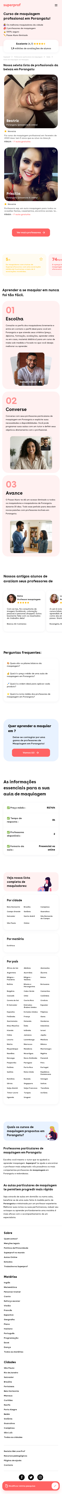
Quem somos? (11, 1239)
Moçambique (12, 1049)
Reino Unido (29, 1072)
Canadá (10, 996)
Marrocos (28, 1044)
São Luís (8, 1432)
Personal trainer (12, 1292)
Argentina (11, 973)
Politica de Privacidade (16, 1248)
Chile (26, 996)
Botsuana (45, 984)
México (44, 1044)
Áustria (44, 973)
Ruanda (27, 1079)
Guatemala (12, 1021)
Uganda (10, 1097)
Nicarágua (28, 1053)
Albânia (27, 968)
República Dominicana (46, 1073)
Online (26, 923)
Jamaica (28, 1035)
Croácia (44, 1000)
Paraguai (28, 1063)
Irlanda (10, 1030)
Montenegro (46, 1049)
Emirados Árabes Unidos (30, 1006)
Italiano (8, 1329)
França (27, 1017)
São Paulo (11, 923)
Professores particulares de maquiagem (28, 57)
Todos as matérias (13, 1352)
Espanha (11, 1012)
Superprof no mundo (14, 1252)
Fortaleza (9, 1386)
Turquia (27, 1093)
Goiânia (27, 912)
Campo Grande (13, 912)
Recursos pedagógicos (15, 1456)
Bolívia (10, 984)
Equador (44, 1005)
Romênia (11, 1079)
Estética (11, 946)
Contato (8, 1465)
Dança (7, 1347)
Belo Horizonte (13, 907)
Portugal (44, 1067)
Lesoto (10, 1040)
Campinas (45, 907)
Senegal (44, 1079)
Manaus (8, 1395)
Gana (43, 1017)
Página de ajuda (12, 1460)
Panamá (44, 1058)
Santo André (29, 916)
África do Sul (12, 968)
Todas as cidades (13, 1437)
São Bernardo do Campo (47, 917)
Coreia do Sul (13, 1000)
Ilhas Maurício (13, 1026)
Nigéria (44, 1053)
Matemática (10, 1287)
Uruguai (27, 1097)
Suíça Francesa (30, 1088)
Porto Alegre (10, 1409)
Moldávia (28, 1049)
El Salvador (12, 1005)
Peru (42, 1063)
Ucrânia (44, 1093)
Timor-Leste (12, 1093)
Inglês (7, 1282)
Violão (7, 1305)
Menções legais (12, 1243)
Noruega (11, 1058)
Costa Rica (29, 1000)
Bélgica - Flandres (11, 978)
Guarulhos (45, 912)
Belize (43, 977)
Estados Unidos (31, 1012)
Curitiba (8, 1400)
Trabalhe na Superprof (16, 1266)
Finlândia (11, 1017)
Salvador (11, 916)
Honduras (45, 1021)
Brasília (27, 907)
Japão (43, 1035)
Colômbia (45, 996)
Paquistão (11, 1063)
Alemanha (45, 968)
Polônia (10, 1067)
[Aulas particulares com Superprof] (12, 5)
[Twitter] (31, 1477)
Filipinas (44, 1012)
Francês (8, 1310)
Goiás (48, 57)
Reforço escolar (12, 1301)
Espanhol (9, 1315)
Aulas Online (10, 1257)
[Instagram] (40, 1477)
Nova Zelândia (30, 1058)
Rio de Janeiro (11, 1372)
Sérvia (10, 1083)
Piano (7, 1324)
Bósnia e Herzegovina (29, 985)
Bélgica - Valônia (28, 978)
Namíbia (10, 1053)
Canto (7, 1296)
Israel (43, 1030)
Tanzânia (45, 1088)
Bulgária (10, 991)
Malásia (44, 1040)
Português (9, 1333)
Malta (10, 1044)
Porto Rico (28, 1067)
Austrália (28, 973)
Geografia (9, 1319)
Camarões (45, 991)
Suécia (43, 1083)
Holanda (27, 1021)
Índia (26, 1026)
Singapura (28, 1083)
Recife (7, 1405)
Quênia (10, 1072)
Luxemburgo (29, 1040)
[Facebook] (22, 1477)
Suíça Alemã (12, 1088)
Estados (8, 1262)
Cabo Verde (29, 991)
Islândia (27, 1030)
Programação (11, 1338)
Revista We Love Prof (14, 1451)
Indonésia (45, 1026)
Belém (7, 1414)
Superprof (6, 57)
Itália (9, 1035)
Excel (6, 1342)
